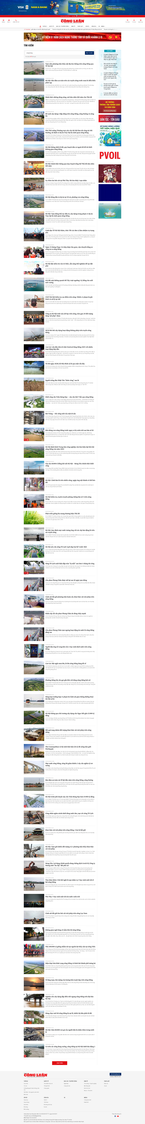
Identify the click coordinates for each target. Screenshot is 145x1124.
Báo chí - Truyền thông (62, 26)
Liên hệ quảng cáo (115, 1074)
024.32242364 (33, 1117)
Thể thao (46, 1102)
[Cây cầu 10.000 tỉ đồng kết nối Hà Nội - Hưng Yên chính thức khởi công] (34, 467)
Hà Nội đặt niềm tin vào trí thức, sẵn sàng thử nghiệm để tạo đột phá (69, 265)
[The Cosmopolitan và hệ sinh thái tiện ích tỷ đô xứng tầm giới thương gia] (34, 751)
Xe (99, 26)
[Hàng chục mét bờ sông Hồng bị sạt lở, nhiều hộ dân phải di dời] (34, 1017)
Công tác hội (67, 1086)
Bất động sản (87, 1086)
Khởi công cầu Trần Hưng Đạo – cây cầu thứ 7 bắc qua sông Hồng (69, 397)
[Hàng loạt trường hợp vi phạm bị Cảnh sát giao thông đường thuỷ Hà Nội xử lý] (34, 701)
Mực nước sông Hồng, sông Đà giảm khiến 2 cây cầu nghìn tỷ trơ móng (69, 764)
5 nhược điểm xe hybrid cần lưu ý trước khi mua (110, 94)
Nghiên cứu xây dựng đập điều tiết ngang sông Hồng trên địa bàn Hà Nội (69, 998)
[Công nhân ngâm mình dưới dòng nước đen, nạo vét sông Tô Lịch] (34, 817)
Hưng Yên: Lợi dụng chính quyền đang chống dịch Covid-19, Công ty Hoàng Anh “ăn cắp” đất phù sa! (70, 864)
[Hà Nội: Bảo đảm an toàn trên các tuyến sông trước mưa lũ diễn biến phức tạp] (34, 84)
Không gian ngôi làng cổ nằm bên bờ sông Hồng (63, 930)
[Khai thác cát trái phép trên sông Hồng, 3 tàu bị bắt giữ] (34, 834)
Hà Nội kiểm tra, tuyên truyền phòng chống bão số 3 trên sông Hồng (68, 498)
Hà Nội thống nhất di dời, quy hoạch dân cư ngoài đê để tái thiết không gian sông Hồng (68, 148)
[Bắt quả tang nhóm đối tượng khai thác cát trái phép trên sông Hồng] (34, 734)
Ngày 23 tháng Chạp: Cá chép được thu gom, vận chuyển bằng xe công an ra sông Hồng (69, 248)
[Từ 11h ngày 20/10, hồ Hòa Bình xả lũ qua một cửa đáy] (34, 367)
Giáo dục (26, 1100)
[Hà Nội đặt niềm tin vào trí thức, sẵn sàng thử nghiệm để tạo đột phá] (34, 268)
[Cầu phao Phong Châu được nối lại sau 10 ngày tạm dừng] (34, 584)
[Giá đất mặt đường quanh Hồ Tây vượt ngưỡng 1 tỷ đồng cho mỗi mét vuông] (34, 284)
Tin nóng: (28, 29)
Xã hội (87, 26)
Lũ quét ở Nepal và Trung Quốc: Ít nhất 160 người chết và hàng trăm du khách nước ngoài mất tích (111, 76)
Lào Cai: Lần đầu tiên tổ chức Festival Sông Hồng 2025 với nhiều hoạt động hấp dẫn (69, 348)
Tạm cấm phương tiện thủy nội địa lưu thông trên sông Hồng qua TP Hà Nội (69, 65)
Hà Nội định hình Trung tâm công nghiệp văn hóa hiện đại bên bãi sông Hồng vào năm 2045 (69, 448)
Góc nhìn (26, 1083)
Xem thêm (60, 1063)
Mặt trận (26, 1094)
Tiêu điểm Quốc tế (48, 1083)
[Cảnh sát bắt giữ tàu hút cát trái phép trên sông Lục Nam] (34, 917)
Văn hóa (93, 26)
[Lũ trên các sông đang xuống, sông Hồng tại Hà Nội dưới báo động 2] (34, 1050)
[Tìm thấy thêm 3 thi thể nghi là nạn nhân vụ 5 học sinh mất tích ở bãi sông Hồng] (34, 884)
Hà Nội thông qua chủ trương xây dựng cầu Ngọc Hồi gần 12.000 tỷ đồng (69, 714)
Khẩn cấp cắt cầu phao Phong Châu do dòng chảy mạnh (65, 613)
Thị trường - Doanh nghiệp (90, 1083)
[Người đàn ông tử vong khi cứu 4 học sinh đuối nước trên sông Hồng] (34, 651)
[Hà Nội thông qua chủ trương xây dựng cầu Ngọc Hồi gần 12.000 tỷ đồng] (34, 717)
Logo (35, 1075)
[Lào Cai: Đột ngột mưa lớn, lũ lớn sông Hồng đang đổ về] (34, 667)
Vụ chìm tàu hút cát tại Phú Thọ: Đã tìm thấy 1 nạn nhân (66, 180)
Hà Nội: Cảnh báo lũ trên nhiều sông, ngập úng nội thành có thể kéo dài (70, 481)
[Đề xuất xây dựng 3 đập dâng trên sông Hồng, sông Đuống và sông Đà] (34, 118)
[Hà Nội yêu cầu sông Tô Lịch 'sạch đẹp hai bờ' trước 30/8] (34, 551)
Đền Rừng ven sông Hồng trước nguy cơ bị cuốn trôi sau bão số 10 (69, 430)
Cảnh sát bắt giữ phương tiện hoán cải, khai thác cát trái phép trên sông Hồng (69, 598)
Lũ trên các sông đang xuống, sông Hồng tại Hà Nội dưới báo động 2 (70, 1047)
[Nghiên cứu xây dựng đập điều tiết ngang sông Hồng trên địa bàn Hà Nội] (34, 1000)
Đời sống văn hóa (48, 1104)
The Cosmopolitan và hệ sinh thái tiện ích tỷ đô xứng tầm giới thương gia (68, 748)
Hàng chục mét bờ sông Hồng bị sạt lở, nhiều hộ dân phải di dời (68, 1013)
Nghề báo (66, 1083)
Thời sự (45, 26)
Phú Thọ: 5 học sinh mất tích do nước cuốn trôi (62, 897)
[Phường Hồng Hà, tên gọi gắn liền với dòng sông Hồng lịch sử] (34, 684)
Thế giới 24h (47, 1086)
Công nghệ (46, 1088)
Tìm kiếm (90, 53)
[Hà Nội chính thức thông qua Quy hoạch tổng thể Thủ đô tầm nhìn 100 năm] (34, 168)
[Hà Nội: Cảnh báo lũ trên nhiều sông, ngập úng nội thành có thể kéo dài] (34, 484)
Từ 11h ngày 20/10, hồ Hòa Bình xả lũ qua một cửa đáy (65, 364)
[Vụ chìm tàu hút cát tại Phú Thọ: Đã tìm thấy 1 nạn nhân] (34, 184)
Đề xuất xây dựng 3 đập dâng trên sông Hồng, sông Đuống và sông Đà (69, 115)
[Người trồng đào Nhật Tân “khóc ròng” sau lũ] (34, 384)
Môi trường (26, 1109)
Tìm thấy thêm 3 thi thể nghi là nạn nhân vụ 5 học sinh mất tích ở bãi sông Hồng (69, 881)
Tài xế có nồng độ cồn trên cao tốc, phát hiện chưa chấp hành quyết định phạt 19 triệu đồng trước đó (50, 29)
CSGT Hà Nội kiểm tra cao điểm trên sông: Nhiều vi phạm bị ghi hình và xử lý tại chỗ (69, 298)
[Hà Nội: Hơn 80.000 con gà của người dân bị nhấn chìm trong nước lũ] (34, 1034)
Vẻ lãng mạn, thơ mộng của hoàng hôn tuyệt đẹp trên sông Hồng (69, 980)
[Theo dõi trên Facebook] (115, 1116)
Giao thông (26, 1102)
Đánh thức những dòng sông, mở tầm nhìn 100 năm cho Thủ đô (68, 97)
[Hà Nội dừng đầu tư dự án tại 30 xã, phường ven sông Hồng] (34, 201)
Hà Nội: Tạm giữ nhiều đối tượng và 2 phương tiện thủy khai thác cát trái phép (69, 848)
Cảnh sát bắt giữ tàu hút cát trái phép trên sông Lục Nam (66, 913)
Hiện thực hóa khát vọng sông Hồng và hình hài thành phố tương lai (70, 963)
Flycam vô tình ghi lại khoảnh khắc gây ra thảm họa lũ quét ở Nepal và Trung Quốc (97, 29)
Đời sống (26, 1107)
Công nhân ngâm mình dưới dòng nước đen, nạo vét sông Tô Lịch (69, 813)
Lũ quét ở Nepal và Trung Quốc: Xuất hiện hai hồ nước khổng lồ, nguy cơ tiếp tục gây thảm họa (111, 57)
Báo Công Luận (72, 21)
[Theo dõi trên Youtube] (118, 1116)
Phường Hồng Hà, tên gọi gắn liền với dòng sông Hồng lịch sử (67, 680)
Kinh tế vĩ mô (87, 1088)
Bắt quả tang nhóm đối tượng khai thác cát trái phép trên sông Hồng (68, 731)
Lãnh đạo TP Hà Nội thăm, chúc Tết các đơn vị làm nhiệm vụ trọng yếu (69, 231)
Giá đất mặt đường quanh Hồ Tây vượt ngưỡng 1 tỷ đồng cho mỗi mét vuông (69, 281)
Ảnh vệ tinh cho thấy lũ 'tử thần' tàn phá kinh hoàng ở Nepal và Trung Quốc (110, 66)
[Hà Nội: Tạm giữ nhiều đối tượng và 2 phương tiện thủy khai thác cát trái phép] (34, 851)
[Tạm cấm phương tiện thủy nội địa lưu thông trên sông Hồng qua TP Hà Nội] (34, 68)
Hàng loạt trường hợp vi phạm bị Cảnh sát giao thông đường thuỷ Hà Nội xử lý (69, 698)
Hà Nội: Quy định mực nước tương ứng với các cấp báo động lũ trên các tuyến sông (70, 531)
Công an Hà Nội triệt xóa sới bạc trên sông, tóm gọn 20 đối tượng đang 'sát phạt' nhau (69, 315)
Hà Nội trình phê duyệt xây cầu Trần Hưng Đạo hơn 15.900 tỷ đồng (69, 797)
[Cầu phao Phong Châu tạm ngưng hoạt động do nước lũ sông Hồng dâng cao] (34, 634)
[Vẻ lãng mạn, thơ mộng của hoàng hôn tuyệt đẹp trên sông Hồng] (34, 984)
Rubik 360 (86, 1102)
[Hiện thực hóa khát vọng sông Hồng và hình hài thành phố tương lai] (34, 967)
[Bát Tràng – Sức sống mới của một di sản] (34, 417)
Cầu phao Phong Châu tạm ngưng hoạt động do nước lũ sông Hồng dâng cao (69, 631)
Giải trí (45, 1100)
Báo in (8, 22)
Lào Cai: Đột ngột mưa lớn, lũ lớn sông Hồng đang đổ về (65, 663)
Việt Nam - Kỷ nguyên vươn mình (31, 1092)
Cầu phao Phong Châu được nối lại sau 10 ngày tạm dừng (66, 580)
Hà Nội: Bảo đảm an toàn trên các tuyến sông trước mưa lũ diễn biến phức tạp (70, 82)
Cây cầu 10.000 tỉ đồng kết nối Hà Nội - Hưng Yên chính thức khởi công (69, 465)
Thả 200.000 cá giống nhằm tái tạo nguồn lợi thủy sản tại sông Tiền (70, 947)
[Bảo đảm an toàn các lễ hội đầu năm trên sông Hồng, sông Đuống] (34, 784)
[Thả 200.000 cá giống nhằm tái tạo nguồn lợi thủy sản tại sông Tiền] (34, 950)
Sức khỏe (26, 1104)
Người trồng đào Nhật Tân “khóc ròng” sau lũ (62, 380)
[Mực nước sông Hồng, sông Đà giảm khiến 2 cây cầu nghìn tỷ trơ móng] (34, 767)
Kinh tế (73, 26)
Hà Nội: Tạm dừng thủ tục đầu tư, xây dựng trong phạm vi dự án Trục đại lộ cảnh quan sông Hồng (69, 215)
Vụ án (105, 1086)
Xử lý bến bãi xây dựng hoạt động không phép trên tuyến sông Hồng (68, 331)
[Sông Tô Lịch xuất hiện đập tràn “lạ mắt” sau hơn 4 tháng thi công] (34, 567)
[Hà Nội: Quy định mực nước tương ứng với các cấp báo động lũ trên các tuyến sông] (34, 534)
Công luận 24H (87, 1100)
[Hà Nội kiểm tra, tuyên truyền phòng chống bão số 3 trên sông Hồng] (34, 501)
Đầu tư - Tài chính (88, 1090)
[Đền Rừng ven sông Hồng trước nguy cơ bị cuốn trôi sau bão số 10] (34, 434)
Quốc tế (51, 26)
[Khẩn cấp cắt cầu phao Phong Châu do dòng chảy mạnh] (34, 617)
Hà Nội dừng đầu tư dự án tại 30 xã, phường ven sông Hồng (67, 197)
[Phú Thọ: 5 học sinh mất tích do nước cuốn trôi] (34, 900)
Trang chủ (40, 26)
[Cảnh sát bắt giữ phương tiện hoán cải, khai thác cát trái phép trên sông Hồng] (34, 601)
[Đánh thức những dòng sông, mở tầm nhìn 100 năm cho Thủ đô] (34, 101)
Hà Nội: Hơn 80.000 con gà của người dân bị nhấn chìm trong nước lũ (69, 1031)
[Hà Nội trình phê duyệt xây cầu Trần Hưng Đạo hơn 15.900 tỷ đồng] (34, 801)
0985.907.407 (16, 22)
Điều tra (106, 1083)
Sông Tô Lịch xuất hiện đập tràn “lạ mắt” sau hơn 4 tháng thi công (69, 563)
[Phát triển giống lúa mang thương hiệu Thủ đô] (34, 517)
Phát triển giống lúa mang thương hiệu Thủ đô (62, 514)
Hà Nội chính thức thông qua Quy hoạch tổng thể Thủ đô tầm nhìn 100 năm (69, 165)
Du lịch (45, 1107)
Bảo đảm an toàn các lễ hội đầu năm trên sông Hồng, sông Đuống (69, 780)
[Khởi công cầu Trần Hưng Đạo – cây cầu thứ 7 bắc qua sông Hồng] (34, 401)
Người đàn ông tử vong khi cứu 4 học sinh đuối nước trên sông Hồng (68, 648)
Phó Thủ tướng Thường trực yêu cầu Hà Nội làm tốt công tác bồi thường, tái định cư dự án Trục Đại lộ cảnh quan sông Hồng (68, 132)
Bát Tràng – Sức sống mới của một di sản (60, 414)
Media (3, 22)
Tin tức (25, 1086)
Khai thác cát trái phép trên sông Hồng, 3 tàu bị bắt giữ (65, 830)
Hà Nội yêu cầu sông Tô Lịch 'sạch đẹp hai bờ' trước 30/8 (66, 547)
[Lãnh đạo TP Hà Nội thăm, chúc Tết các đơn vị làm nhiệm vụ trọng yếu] (34, 234)
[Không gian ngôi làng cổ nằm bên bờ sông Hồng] (34, 934)
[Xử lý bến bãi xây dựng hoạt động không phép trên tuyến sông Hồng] (34, 334)
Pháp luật (80, 26)
